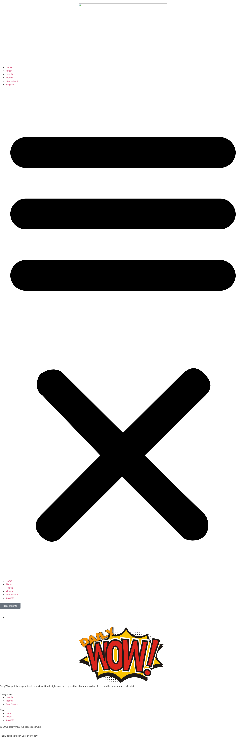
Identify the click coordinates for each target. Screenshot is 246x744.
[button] (123, 332)
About (9, 70)
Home (9, 67)
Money (9, 77)
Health (9, 74)
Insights (10, 84)
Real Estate (12, 80)
